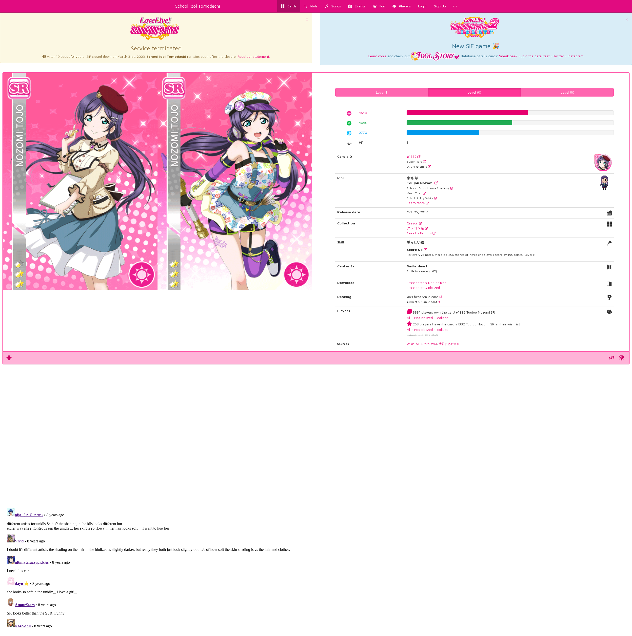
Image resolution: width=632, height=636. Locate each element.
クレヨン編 (416, 228)
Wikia (411, 343)
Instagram (576, 56)
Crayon (413, 223)
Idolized (442, 318)
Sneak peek (508, 56)
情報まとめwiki (449, 343)
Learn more (377, 56)
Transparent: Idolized (423, 287)
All (409, 318)
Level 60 (474, 92)
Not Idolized (423, 318)
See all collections (420, 233)
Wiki (434, 343)
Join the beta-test (535, 56)
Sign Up (440, 6)
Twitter (558, 56)
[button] (379, 6)
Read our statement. (253, 56)
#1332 (412, 156)
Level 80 (567, 92)
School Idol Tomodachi (197, 6)
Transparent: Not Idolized (427, 282)
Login (422, 6)
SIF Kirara (422, 343)
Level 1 (381, 92)
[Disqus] (316, 433)
